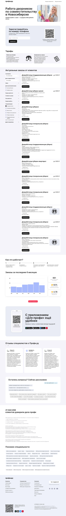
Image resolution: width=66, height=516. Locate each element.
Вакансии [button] (36, 492)
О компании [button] (36, 483)
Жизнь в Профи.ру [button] (38, 493)
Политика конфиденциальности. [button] (45, 508)
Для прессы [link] (36, 488)
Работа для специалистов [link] (25, 486)
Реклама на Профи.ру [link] (38, 486)
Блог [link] (35, 495)
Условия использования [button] (10, 488)
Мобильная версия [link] (9, 492)
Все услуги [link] (7, 484)
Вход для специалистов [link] (24, 484)
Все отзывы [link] (7, 486)
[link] (25, 86)
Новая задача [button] (8, 483)
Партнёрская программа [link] (39, 490)
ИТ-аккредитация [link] (37, 484)
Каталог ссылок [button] (8, 490)
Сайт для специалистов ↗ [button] (25, 483)
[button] (12, 83)
